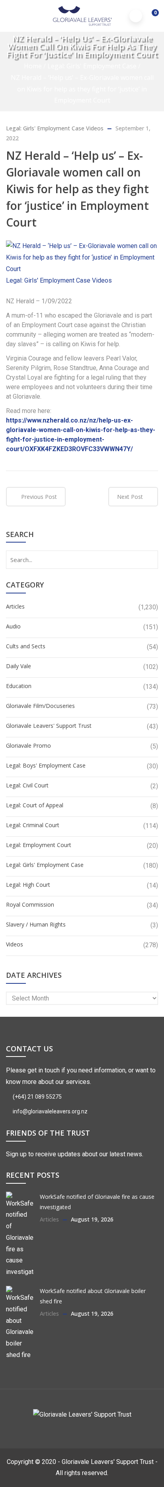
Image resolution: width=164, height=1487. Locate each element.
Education (18, 686)
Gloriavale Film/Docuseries (40, 706)
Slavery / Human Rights (36, 924)
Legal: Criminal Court (32, 825)
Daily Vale (18, 666)
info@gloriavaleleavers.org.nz (50, 1111)
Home (33, 66)
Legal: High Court (28, 884)
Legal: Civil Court (27, 785)
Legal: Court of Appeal (34, 805)
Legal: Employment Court (38, 845)
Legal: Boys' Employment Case (46, 765)
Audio (13, 626)
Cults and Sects (25, 646)
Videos (94, 128)
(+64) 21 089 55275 (37, 1096)
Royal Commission (30, 904)
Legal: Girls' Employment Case (92, 66)
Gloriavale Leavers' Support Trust (49, 725)
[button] (150, 16)
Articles (15, 606)
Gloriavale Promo (28, 745)
